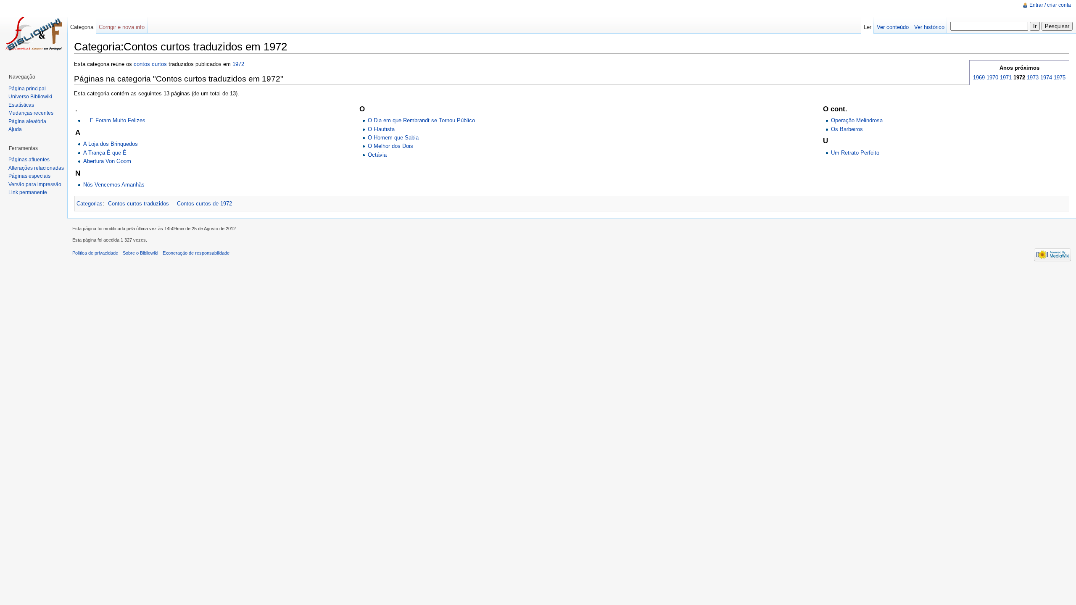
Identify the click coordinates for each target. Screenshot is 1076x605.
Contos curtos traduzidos (138, 203)
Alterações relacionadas (36, 168)
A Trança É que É (105, 153)
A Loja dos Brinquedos (110, 144)
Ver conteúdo (893, 27)
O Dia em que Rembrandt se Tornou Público (421, 120)
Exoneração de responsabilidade (196, 252)
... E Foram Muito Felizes (114, 120)
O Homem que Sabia (393, 137)
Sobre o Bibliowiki (140, 252)
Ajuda (15, 129)
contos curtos (150, 64)
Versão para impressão (34, 184)
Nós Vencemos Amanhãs (114, 185)
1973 (1033, 77)
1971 (1006, 77)
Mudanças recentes (30, 113)
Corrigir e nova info (122, 27)
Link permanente (27, 192)
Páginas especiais (29, 176)
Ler (867, 27)
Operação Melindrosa (857, 120)
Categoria (81, 27)
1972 (238, 64)
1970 (992, 77)
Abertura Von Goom (107, 161)
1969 (979, 77)
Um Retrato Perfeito (855, 153)
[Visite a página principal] (33, 33)
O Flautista (381, 129)
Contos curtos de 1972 (204, 203)
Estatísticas (21, 105)
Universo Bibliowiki (30, 97)
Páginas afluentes (29, 160)
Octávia (377, 155)
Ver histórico (929, 27)
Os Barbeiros (847, 129)
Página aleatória (27, 121)
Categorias (89, 203)
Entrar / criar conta (1050, 5)
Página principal (27, 89)
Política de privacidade (95, 252)
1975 (1059, 77)
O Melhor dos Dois (390, 146)
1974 (1046, 77)
